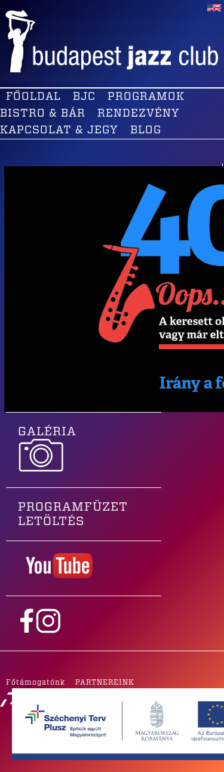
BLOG (145, 130)
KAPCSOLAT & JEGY (59, 130)
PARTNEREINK (104, 682)
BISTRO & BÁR (42, 113)
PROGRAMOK (146, 96)
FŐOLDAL (33, 96)
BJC (84, 96)
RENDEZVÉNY (138, 113)
